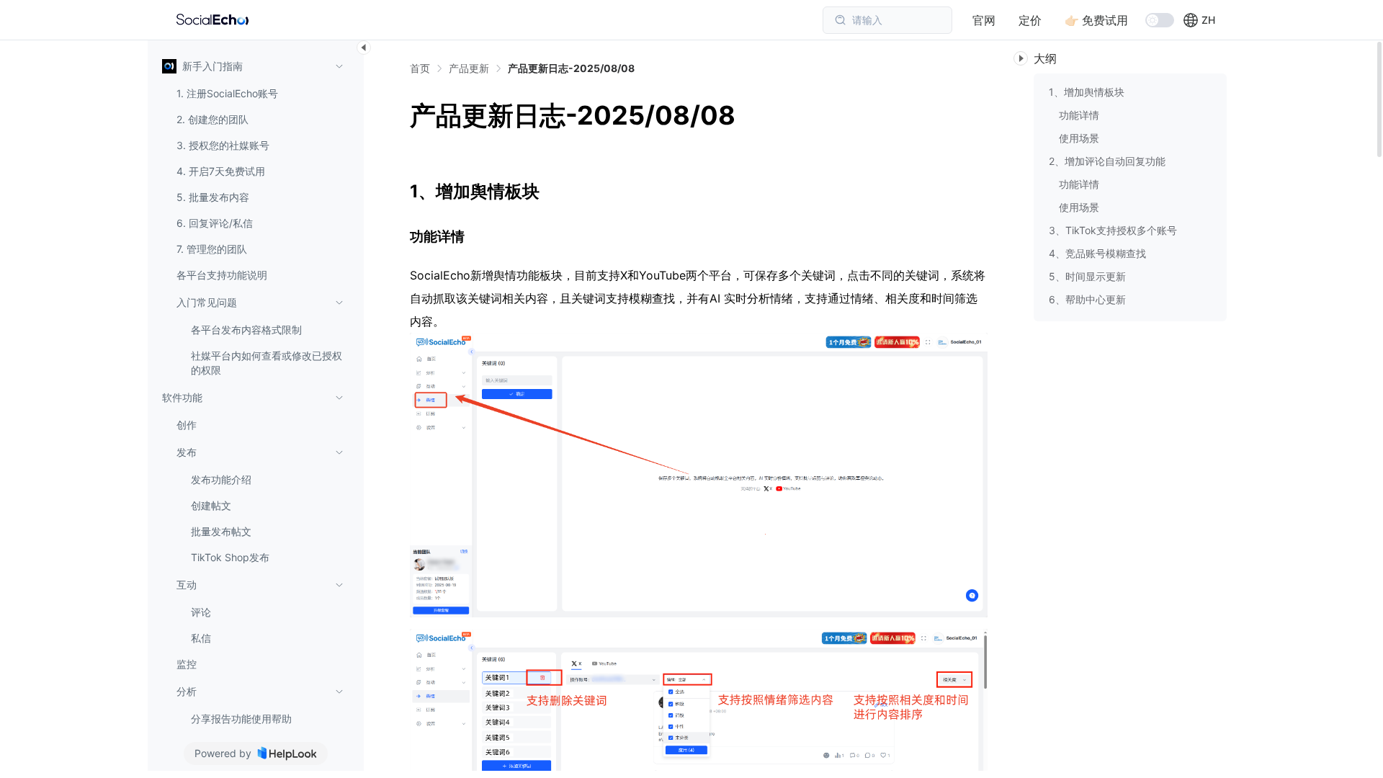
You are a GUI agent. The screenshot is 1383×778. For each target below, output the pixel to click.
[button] (1199, 20)
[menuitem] (253, 217)
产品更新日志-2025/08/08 (571, 68)
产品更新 (469, 68)
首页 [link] (420, 68)
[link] (469, 68)
